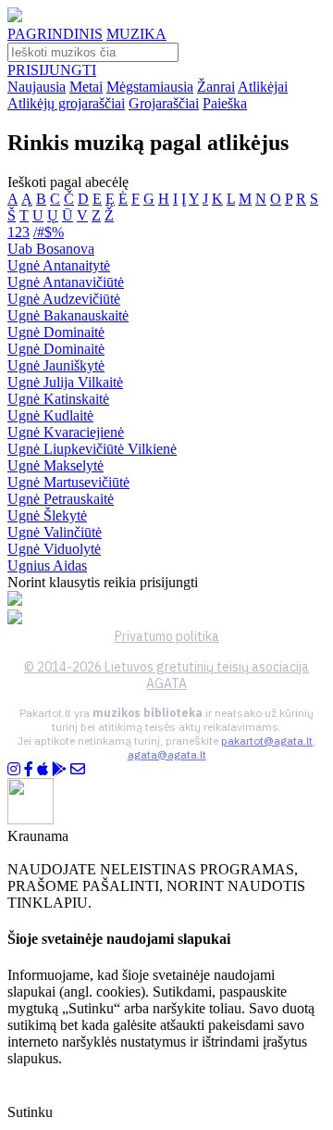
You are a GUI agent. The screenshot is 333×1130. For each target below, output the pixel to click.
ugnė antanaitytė (58, 265)
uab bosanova (50, 249)
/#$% (48, 232)
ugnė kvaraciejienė (65, 432)
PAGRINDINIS (55, 34)
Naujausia (36, 86)
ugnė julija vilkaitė (65, 382)
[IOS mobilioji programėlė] (42, 769)
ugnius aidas (47, 565)
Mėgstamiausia (149, 86)
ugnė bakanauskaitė (68, 315)
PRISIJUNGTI (51, 70)
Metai (86, 86)
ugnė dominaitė (56, 332)
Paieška (225, 103)
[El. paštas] (77, 769)
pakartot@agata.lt (267, 740)
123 (18, 232)
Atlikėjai (263, 86)
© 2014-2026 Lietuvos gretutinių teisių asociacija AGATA (166, 675)
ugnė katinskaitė (58, 399)
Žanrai (216, 86)
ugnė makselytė (55, 465)
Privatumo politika (167, 636)
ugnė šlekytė (47, 515)
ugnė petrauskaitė (60, 499)
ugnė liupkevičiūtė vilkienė (92, 449)
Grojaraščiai (164, 103)
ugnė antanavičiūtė (65, 282)
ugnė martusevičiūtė (68, 482)
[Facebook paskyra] (28, 769)
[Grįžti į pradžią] (14, 17)
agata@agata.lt (167, 754)
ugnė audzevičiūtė (63, 299)
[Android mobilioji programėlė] (59, 769)
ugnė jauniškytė (56, 365)
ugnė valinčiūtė (54, 532)
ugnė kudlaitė (50, 415)
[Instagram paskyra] (13, 769)
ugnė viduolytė (54, 549)
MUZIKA (136, 34)
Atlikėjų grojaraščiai (66, 103)
